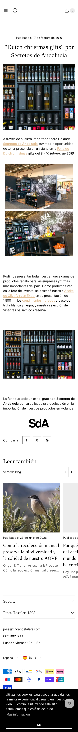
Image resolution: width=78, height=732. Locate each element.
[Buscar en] (15, 10)
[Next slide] (71, 472)
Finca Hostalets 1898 (19, 613)
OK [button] (39, 724)
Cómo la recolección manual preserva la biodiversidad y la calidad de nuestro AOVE (31, 552)
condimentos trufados (38, 300)
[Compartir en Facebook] (26, 440)
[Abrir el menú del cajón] (5, 10)
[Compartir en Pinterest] (47, 440)
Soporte (9, 601)
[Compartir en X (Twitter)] (37, 440)
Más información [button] (18, 714)
